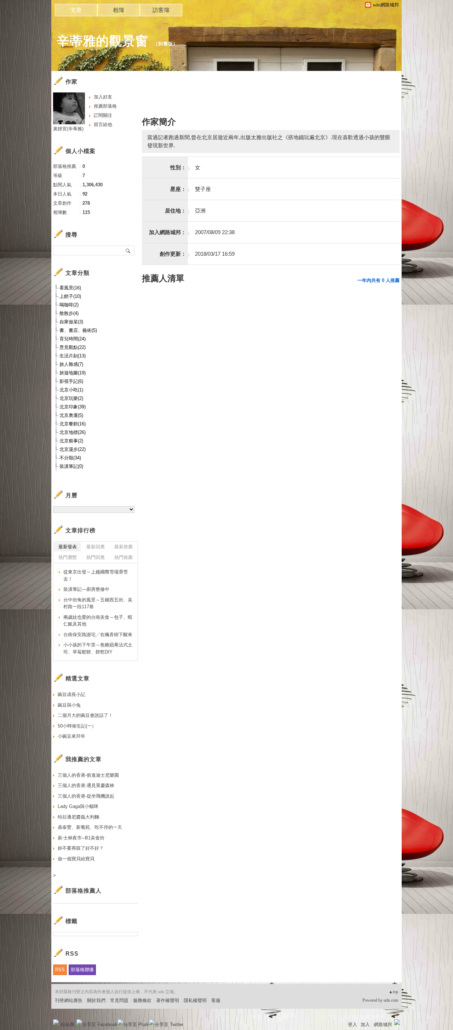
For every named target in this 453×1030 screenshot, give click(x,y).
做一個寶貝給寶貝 (76, 858)
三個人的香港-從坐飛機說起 (86, 796)
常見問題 (119, 1000)
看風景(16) (70, 287)
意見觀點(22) (72, 347)
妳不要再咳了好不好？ (81, 848)
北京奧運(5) (71, 415)
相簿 (118, 10)
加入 (365, 1024)
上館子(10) (70, 296)
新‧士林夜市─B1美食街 (81, 838)
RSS (60, 969)
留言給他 (103, 124)
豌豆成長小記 (71, 694)
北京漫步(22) (72, 449)
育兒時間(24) (72, 338)
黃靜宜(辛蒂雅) (68, 128)
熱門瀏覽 (67, 557)
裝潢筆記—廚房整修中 (86, 589)
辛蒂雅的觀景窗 (102, 41)
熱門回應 (95, 557)
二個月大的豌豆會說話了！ (85, 715)
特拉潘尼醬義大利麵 (78, 817)
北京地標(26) (72, 432)
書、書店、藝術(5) (78, 330)
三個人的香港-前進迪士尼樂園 (88, 775)
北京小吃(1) (71, 389)
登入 (352, 1024)
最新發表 (67, 546)
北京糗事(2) (71, 440)
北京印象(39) (72, 406)
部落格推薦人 (83, 891)
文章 (76, 10)
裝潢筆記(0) (71, 466)
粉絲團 (67, 1024)
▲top (393, 991)
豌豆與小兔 (69, 705)
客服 (215, 1000)
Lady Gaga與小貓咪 (78, 806)
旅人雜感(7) (71, 364)
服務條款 (142, 1000)
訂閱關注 (103, 115)
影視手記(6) (71, 381)
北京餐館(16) (72, 423)
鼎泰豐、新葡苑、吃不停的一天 (90, 827)
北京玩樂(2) (71, 398)
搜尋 (128, 250)
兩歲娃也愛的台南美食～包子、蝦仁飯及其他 (97, 621)
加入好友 (103, 97)
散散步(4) (69, 313)
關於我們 (96, 1000)
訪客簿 (161, 10)
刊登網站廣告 (68, 1000)
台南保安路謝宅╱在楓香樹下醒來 (97, 634)
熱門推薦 (123, 557)
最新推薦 (123, 546)
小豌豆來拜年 (71, 736)
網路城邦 (383, 1024)
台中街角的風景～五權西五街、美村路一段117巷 (97, 603)
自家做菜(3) (71, 321)
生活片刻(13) (72, 355)
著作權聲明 (167, 1000)
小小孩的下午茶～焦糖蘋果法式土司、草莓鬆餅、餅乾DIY (97, 648)
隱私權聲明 (195, 1000)
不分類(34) (70, 457)
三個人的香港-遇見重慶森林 (86, 785)
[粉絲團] (56, 1022)
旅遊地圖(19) (72, 372)
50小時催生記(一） (77, 726)
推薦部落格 (105, 106)
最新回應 (95, 546)
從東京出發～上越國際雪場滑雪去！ (95, 575)
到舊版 (165, 43)
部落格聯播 (82, 969)
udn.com (391, 1000)
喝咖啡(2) (69, 304)
